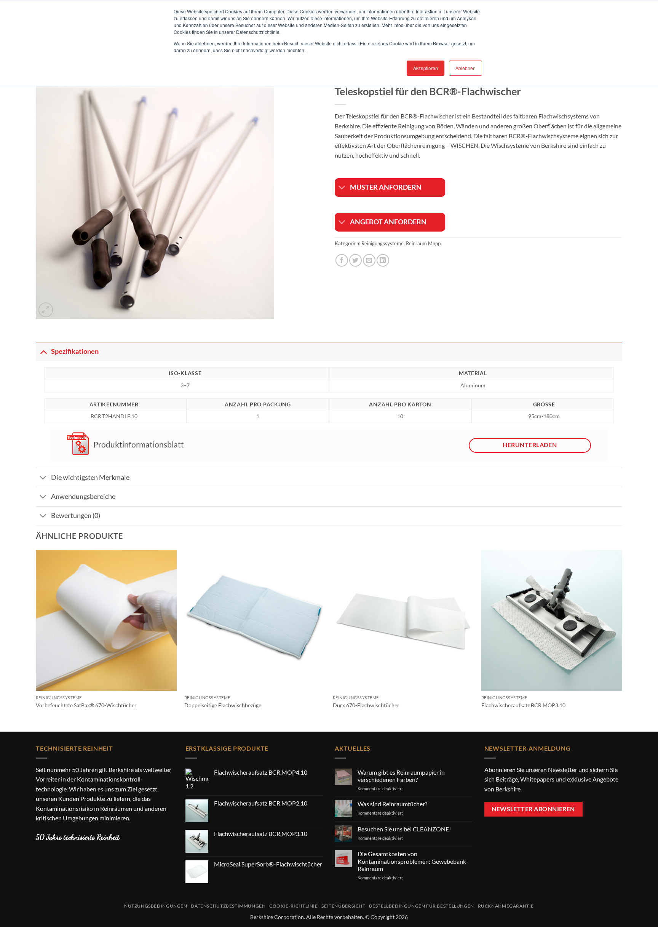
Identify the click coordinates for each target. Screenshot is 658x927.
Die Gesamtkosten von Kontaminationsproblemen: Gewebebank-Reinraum (413, 861)
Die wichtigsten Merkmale (90, 477)
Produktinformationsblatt (138, 444)
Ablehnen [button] (465, 68)
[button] (45, 309)
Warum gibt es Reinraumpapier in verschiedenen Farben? (401, 776)
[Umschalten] (342, 188)
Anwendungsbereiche (83, 496)
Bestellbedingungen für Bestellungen (421, 906)
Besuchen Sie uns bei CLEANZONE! (404, 829)
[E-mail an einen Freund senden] (369, 260)
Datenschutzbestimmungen (228, 906)
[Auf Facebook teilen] (341, 260)
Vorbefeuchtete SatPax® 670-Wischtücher (86, 705)
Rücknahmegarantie (506, 906)
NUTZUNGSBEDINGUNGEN (155, 906)
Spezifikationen (75, 351)
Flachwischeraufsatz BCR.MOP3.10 (523, 705)
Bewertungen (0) (75, 515)
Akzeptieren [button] (425, 68)
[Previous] (36, 640)
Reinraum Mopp (423, 243)
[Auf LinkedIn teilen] (383, 260)
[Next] (622, 640)
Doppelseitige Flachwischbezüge (222, 705)
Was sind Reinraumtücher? (392, 803)
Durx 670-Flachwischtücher (366, 705)
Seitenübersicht (343, 906)
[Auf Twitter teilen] (355, 260)
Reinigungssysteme (382, 243)
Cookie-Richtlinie (293, 906)
